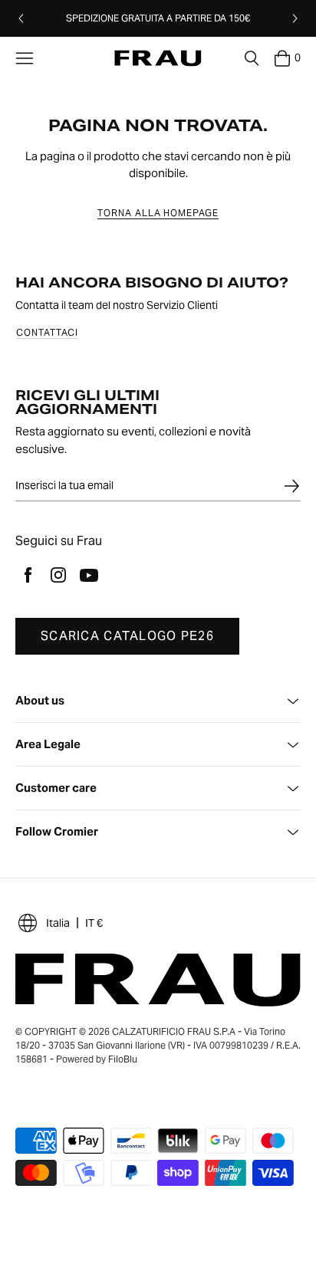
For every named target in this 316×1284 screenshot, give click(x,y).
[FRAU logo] (157, 59)
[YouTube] (89, 575)
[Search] (251, 58)
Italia (58, 923)
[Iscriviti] (291, 486)
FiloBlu (122, 1059)
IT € (94, 923)
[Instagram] (58, 575)
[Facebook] (27, 575)
